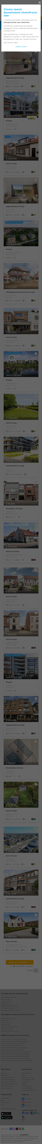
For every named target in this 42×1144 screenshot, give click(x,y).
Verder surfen (21, 47)
